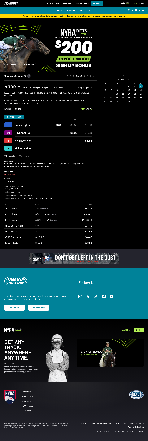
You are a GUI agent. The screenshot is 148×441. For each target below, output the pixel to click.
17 (129, 94)
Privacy (116, 423)
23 (123, 98)
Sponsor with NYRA (29, 396)
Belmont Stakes (82, 3)
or (28, 64)
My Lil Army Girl (24, 140)
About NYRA (26, 401)
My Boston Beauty (13, 167)
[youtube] (143, 10)
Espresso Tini (28, 167)
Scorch (22, 164)
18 (135, 94)
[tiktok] (139, 10)
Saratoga (67, 3)
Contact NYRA (27, 391)
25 (135, 98)
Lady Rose (11, 174)
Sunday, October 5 (15, 76)
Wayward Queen (79, 164)
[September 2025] (123, 76)
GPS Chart (26, 156)
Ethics (125, 423)
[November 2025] (123, 106)
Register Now (14, 307)
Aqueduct (97, 3)
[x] (132, 10)
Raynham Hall (23, 132)
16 (123, 94)
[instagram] (129, 10)
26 (141, 98)
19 (141, 94)
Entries (7, 108)
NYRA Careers (27, 406)
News (81, 10)
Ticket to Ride (23, 148)
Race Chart (12, 156)
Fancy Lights (22, 125)
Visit (89, 10)
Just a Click (51, 164)
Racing (59, 10)
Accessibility (84, 423)
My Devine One (64, 164)
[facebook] (136, 10)
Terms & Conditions (137, 423)
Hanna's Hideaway (36, 164)
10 (129, 90)
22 (117, 98)
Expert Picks (125, 330)
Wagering (71, 10)
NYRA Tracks (27, 411)
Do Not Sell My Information (101, 423)
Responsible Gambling (136, 427)
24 (129, 98)
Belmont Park (53, 3)
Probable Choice (43, 167)
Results (17, 108)
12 (141, 90)
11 (135, 90)
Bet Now (133, 3)
